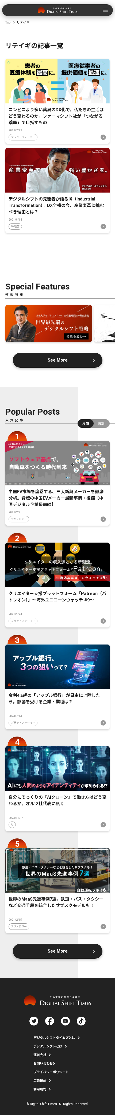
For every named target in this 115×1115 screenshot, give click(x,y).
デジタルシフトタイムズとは (54, 1037)
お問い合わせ (43, 1063)
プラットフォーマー (23, 137)
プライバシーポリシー (49, 1072)
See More (58, 360)
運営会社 (39, 1055)
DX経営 (15, 226)
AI (12, 824)
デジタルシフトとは (47, 1046)
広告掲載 (39, 1080)
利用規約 (39, 1089)
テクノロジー (19, 519)
